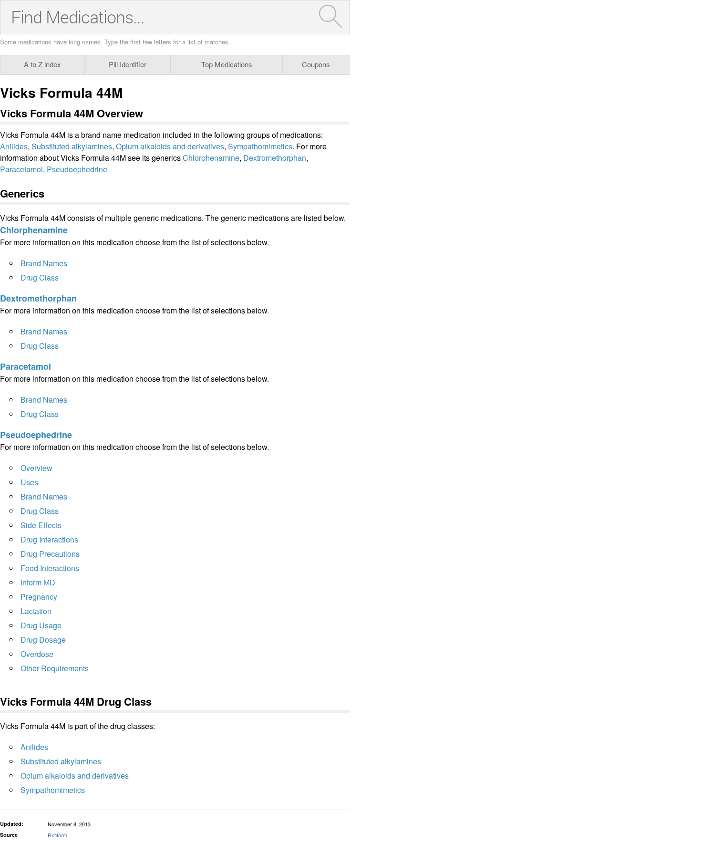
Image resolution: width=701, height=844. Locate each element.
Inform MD (38, 582)
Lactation (36, 610)
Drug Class (40, 277)
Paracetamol (21, 169)
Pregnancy (39, 596)
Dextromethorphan (274, 157)
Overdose (37, 653)
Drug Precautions (50, 553)
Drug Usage (41, 625)
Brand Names (44, 263)
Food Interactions (50, 568)
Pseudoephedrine (77, 169)
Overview (36, 467)
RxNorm (57, 835)
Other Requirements (55, 668)
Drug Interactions (49, 539)
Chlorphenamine (211, 157)
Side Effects (41, 525)
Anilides (14, 146)
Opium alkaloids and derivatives (170, 146)
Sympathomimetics (260, 146)
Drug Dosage (43, 639)
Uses (29, 482)
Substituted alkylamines (71, 146)
